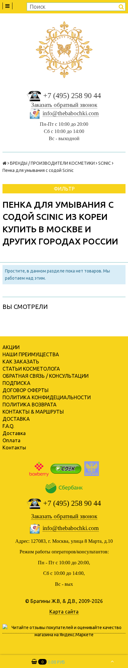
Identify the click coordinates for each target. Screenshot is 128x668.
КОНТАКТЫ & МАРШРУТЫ (33, 412)
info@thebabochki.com (71, 113)
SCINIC (104, 163)
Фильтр (64, 189)
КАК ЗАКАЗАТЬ (20, 361)
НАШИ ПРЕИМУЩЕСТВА (30, 354)
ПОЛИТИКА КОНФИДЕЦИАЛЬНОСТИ (46, 397)
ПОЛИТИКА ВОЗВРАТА (29, 404)
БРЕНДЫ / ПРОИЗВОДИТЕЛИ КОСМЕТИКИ (52, 163)
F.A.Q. (8, 426)
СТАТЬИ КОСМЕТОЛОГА (31, 369)
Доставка (14, 433)
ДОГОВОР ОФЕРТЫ (25, 390)
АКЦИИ (11, 347)
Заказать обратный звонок (64, 105)
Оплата (11, 440)
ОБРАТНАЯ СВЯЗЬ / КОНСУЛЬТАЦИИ (45, 376)
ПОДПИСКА (16, 383)
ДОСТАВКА (16, 419)
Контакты (14, 447)
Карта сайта (64, 611)
